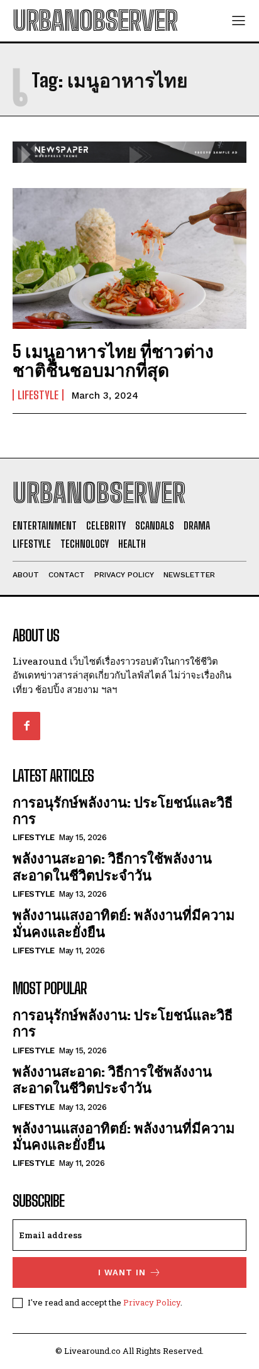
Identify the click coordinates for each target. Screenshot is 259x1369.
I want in (122, 1272)
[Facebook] (26, 726)
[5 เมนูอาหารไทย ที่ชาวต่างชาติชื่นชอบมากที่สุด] (129, 258)
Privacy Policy (151, 1302)
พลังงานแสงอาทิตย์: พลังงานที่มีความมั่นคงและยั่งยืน (124, 922)
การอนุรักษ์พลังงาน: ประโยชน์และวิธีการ (123, 810)
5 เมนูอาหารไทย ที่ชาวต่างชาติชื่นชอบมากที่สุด (113, 360)
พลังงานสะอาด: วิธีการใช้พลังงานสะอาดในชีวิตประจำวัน (112, 866)
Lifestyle (38, 395)
